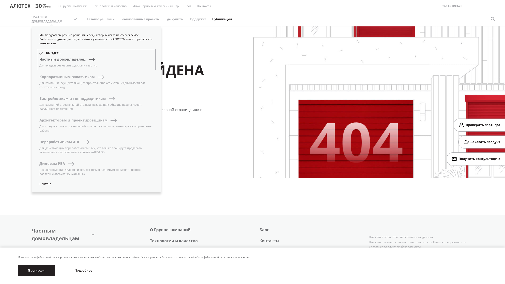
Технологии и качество (174, 241)
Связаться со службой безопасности (395, 247)
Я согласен (36, 270)
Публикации (222, 19)
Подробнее (83, 270)
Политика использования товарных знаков (400, 242)
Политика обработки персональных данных (401, 237)
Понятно (45, 184)
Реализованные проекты (140, 19)
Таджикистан (452, 6)
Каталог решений (101, 19)
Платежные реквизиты (449, 242)
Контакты (269, 241)
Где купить (174, 19)
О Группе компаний (170, 230)
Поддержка (197, 19)
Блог (188, 6)
